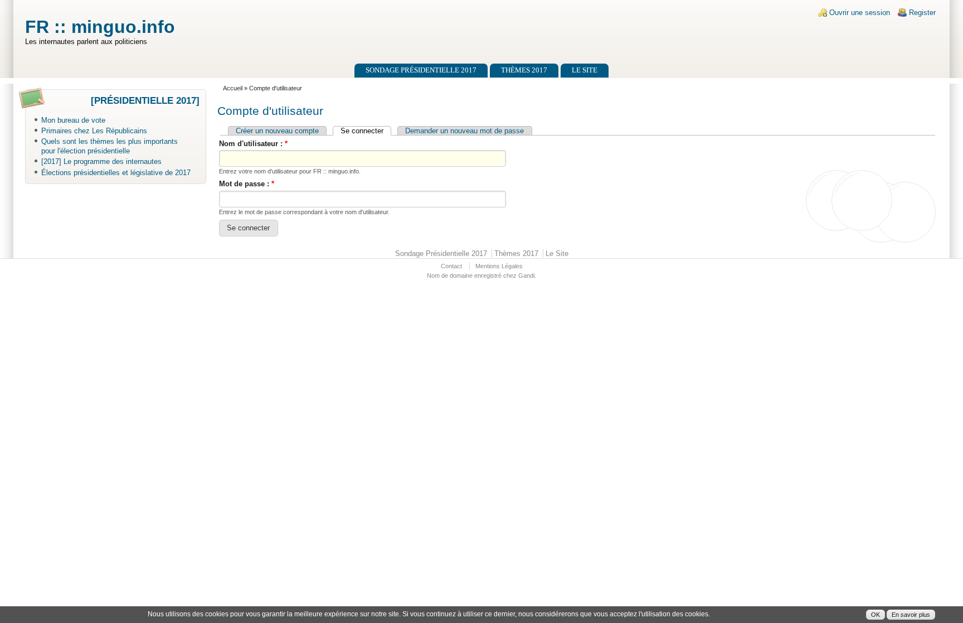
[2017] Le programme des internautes (101, 161)
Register (922, 12)
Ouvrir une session (859, 12)
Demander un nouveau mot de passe (464, 131)
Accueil (232, 88)
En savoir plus (911, 614)
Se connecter (362, 131)
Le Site (584, 70)
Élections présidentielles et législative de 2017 (116, 172)
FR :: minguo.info (100, 27)
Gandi (526, 275)
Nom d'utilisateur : (253, 143)
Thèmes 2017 (524, 70)
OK (875, 614)
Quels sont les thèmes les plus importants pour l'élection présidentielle (109, 146)
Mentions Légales (499, 266)
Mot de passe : (246, 184)
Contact (451, 266)
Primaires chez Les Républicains (94, 131)
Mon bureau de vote (73, 120)
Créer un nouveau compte (277, 131)
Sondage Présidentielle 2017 (421, 70)
